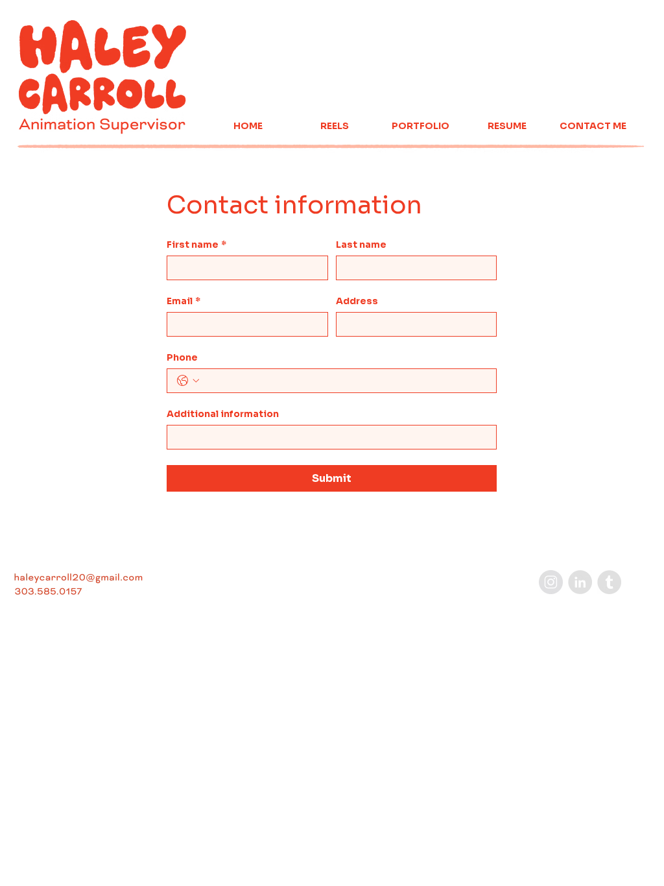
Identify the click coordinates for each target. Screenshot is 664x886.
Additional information (223, 414)
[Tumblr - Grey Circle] (609, 582)
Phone (182, 357)
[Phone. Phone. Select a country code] (188, 381)
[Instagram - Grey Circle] (551, 582)
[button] (334, 126)
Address (357, 301)
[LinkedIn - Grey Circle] (580, 582)
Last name (361, 244)
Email (183, 301)
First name (196, 244)
